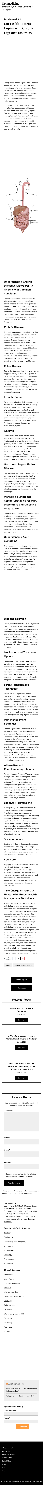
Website (7, 1162)
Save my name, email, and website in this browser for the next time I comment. (21, 1175)
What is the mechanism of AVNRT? (20, 1396)
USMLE (4, 1464)
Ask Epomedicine (16, 1384)
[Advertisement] (21, 58)
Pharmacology (9, 1259)
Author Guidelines (8, 1454)
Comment (8, 1110)
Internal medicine (11, 1292)
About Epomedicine (9, 1448)
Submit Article (7, 1458)
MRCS (4, 1468)
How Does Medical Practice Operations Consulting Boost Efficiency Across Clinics (21, 1066)
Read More (21, 1020)
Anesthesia (8, 1274)
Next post (22, 988)
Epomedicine (10, 3)
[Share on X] (19, 958)
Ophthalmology (10, 1305)
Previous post (21, 979)
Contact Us (6, 1451)
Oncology (7, 1301)
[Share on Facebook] (14, 958)
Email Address (10, 1410)
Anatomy (7, 1233)
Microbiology (9, 1250)
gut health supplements (15, 118)
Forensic (7, 1287)
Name (7, 1137)
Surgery (7, 1331)
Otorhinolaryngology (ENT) (14, 1314)
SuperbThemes (37, 1481)
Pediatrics (8, 1318)
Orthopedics (9, 1309)
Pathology (8, 1255)
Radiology (8, 1327)
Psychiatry (8, 1322)
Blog (7, 965)
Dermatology (9, 1279)
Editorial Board (7, 1461)
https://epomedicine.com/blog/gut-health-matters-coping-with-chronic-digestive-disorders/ (20, 1219)
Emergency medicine (12, 1283)
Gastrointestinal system (23, 965)
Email (7, 1150)
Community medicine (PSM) (15, 1241)
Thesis (4, 1471)
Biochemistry (9, 1237)
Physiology (8, 1263)
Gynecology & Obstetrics (14, 1296)
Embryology (8, 1246)
